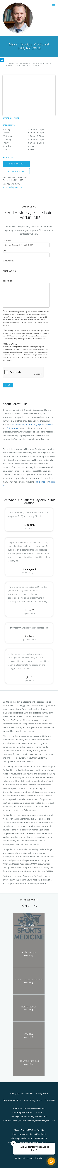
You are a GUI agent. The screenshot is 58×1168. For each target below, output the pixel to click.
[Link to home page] (23, 18)
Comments (7, 281)
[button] (53, 5)
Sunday (19, 149)
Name (5, 251)
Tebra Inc (28, 1093)
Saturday (19, 146)
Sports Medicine (45, 424)
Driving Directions (11, 118)
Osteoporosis (13, 428)
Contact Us (23, 65)
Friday (24, 142)
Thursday (24, 139)
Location (7, 241)
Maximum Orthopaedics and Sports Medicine (24, 63)
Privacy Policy (42, 1093)
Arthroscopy (31, 424)
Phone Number (9, 271)
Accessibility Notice (33, 1100)
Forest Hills (36, 65)
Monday (24, 129)
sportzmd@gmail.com (13, 187)
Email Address (9, 261)
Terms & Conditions (12, 1100)
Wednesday (24, 136)
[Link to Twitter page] (2, 60)
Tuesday (24, 132)
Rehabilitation (18, 424)
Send (8, 385)
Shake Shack (40, 481)
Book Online (16, 164)
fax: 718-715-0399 (11, 183)
